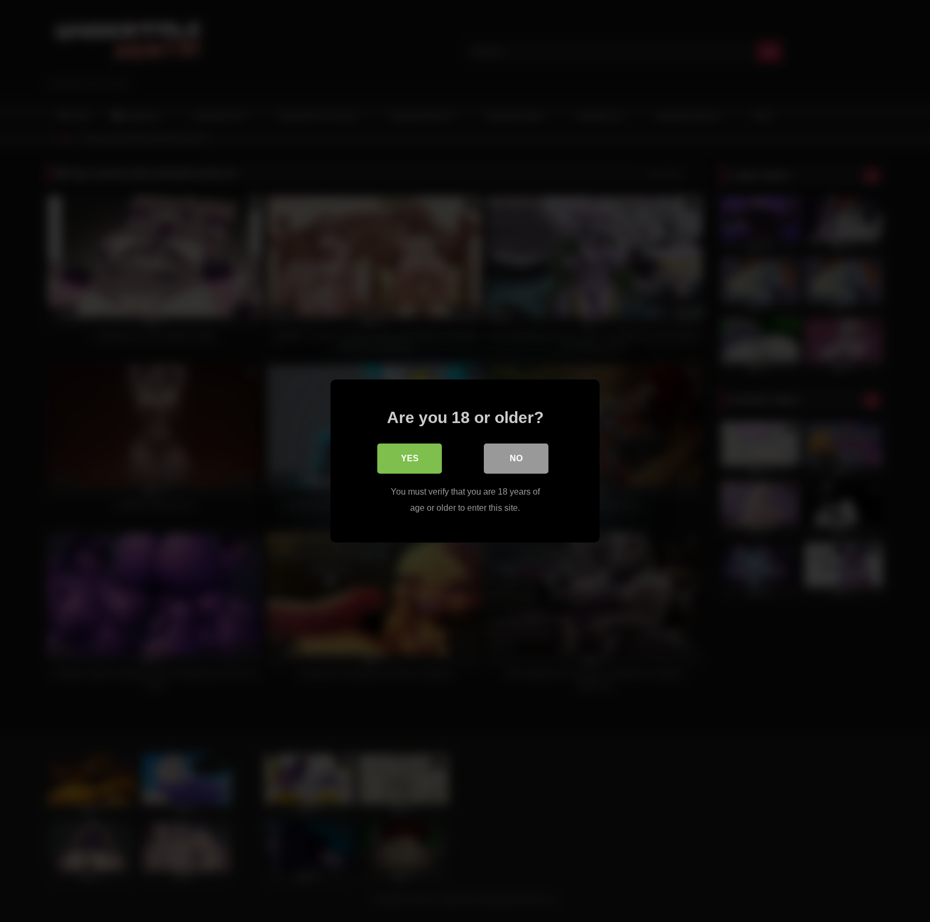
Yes (410, 458)
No (516, 458)
